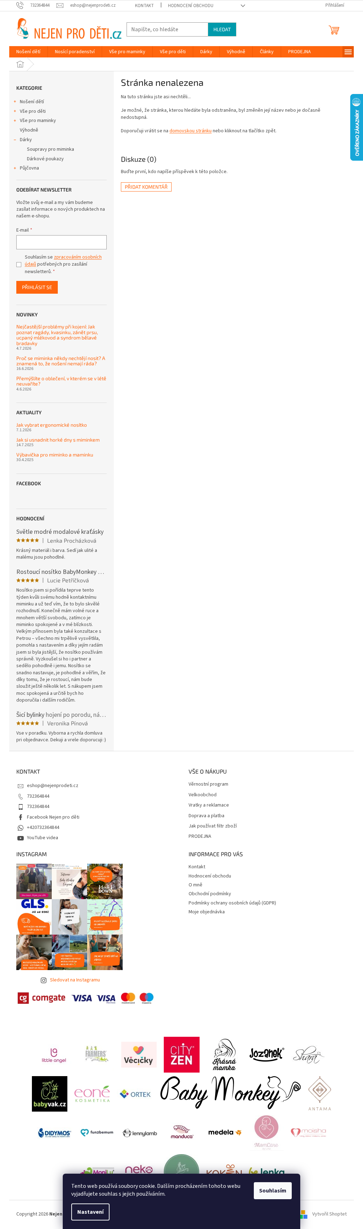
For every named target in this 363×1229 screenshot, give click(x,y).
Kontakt (144, 5)
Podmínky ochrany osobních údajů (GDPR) (232, 903)
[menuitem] (28, 51)
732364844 (38, 796)
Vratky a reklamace (209, 805)
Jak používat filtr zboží (213, 826)
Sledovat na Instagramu (75, 980)
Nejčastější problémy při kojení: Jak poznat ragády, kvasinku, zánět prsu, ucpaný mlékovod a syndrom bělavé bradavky (57, 335)
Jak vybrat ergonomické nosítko (51, 424)
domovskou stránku (190, 130)
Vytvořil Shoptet (329, 1214)
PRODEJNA (200, 836)
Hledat (222, 29)
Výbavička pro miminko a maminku (54, 454)
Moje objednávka (207, 911)
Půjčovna (29, 168)
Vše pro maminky (38, 120)
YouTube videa (42, 837)
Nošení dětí (32, 101)
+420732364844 (43, 827)
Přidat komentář (146, 187)
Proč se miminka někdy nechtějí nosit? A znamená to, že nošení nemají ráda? (60, 360)
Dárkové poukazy (45, 158)
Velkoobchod (203, 795)
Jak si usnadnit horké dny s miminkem (58, 439)
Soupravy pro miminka (50, 149)
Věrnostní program (208, 784)
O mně (195, 884)
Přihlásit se (37, 287)
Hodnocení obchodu (190, 5)
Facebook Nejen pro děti (53, 817)
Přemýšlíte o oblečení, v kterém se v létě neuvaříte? (61, 381)
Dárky (26, 139)
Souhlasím (272, 1191)
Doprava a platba (206, 816)
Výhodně (29, 130)
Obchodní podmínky (210, 893)
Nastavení (90, 1212)
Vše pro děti (33, 111)
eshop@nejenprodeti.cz (52, 785)
